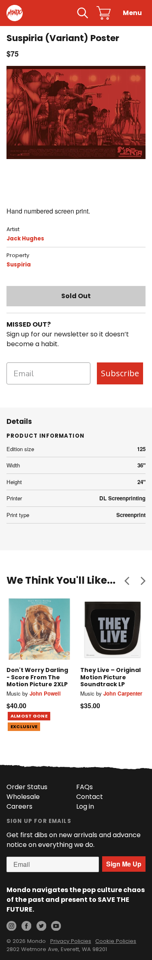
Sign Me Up (123, 863)
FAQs (84, 787)
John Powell (45, 693)
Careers (19, 806)
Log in (85, 806)
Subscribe (120, 373)
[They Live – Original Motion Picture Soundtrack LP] (113, 629)
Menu (132, 12)
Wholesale (23, 796)
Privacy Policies (70, 941)
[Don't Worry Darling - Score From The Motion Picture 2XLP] (39, 629)
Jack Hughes (25, 238)
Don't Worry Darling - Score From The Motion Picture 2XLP (37, 677)
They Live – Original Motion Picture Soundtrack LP (110, 677)
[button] (127, 580)
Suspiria (18, 264)
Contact (89, 796)
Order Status (26, 787)
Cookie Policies (115, 941)
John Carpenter (122, 693)
